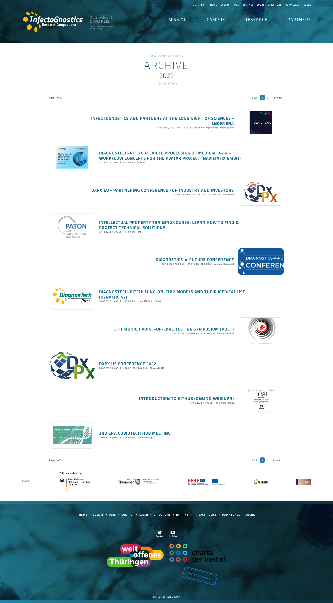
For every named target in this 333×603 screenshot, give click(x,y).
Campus (216, 19)
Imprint (182, 515)
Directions (275, 4)
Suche (307, 4)
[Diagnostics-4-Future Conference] (261, 273)
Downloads (292, 4)
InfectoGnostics (53, 22)
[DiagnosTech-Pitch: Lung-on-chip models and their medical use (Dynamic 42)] (72, 296)
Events (225, 4)
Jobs (236, 4)
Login (260, 4)
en (202, 5)
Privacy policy (206, 515)
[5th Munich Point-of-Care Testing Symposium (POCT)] (261, 343)
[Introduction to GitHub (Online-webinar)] (261, 400)
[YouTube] (173, 534)
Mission (177, 19)
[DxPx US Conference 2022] (72, 377)
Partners (299, 19)
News (213, 4)
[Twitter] (159, 534)
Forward (277, 97)
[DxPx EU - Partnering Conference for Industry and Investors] (261, 192)
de (194, 5)
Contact (248, 4)
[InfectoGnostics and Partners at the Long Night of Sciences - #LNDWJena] (261, 122)
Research (256, 19)
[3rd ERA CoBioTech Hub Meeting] (72, 435)
